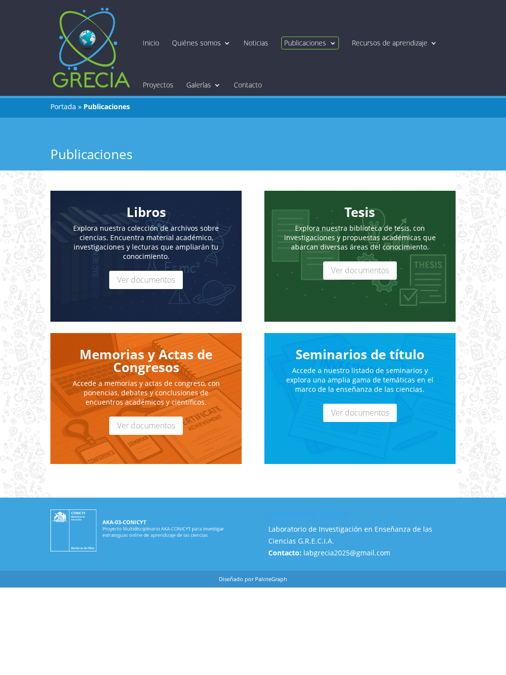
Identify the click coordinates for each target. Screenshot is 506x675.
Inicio (151, 43)
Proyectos (158, 85)
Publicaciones (305, 42)
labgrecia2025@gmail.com (346, 552)
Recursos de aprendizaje (389, 43)
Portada (63, 106)
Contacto (248, 85)
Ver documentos (146, 279)
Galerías (198, 85)
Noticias (256, 43)
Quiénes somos (196, 43)
